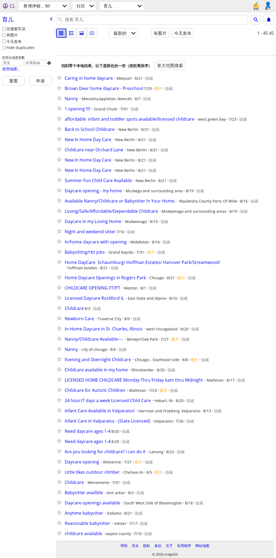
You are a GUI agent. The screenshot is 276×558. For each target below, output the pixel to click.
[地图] (92, 33)
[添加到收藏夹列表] (60, 77)
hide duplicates (20, 47)
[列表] (61, 33)
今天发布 (14, 41)
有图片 (12, 34)
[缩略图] (71, 33)
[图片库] (82, 33)
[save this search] (269, 20)
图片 (158, 88)
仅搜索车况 (15, 28)
